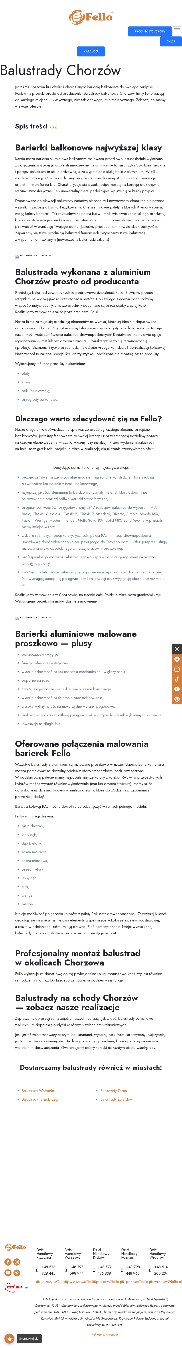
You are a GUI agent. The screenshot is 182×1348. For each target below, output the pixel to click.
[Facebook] (177, 659)
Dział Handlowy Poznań (129, 1253)
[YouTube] (177, 689)
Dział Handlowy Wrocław (157, 1253)
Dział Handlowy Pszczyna (44, 1253)
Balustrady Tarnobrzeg (40, 1099)
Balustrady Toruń (113, 1090)
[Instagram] (177, 669)
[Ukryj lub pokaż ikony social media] (177, 649)
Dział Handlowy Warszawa (73, 1253)
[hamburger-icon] (177, 29)
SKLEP (171, 41)
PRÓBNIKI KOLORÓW (150, 31)
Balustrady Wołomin (38, 1090)
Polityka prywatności (105, 1334)
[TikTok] (177, 679)
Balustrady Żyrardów (116, 1099)
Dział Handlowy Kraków (101, 1253)
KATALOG (91, 51)
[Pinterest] (177, 699)
